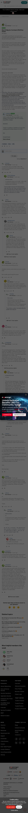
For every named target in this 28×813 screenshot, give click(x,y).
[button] (14, 810)
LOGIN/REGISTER (7, 414)
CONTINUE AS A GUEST (19, 414)
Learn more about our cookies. (15, 804)
